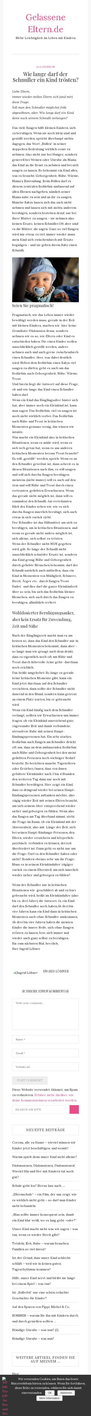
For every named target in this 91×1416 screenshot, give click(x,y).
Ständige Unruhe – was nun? (33, 1339)
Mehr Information (49, 1398)
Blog (15, 1374)
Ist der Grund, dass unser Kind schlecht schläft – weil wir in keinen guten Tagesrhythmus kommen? (41, 1263)
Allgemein (45, 66)
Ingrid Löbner (56, 971)
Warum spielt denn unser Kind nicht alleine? (44, 1157)
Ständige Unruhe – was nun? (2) (35, 1330)
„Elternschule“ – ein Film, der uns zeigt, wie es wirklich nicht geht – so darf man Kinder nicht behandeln (44, 1200)
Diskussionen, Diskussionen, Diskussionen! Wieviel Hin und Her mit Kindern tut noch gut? (43, 1171)
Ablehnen (66, 1392)
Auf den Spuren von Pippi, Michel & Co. (41, 1307)
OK (50, 1392)
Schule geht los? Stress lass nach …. (38, 1186)
